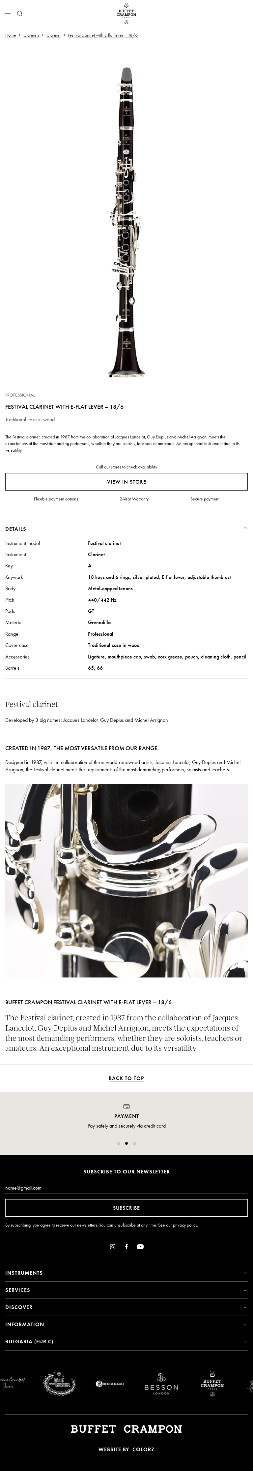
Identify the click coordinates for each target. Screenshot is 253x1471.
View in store (126, 482)
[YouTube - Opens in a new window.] (140, 1248)
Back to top (126, 1078)
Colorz (143, 1449)
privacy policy (185, 1225)
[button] (118, 1143)
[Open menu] (8, 13)
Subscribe (126, 1208)
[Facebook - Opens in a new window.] (126, 1248)
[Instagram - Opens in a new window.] (113, 1248)
